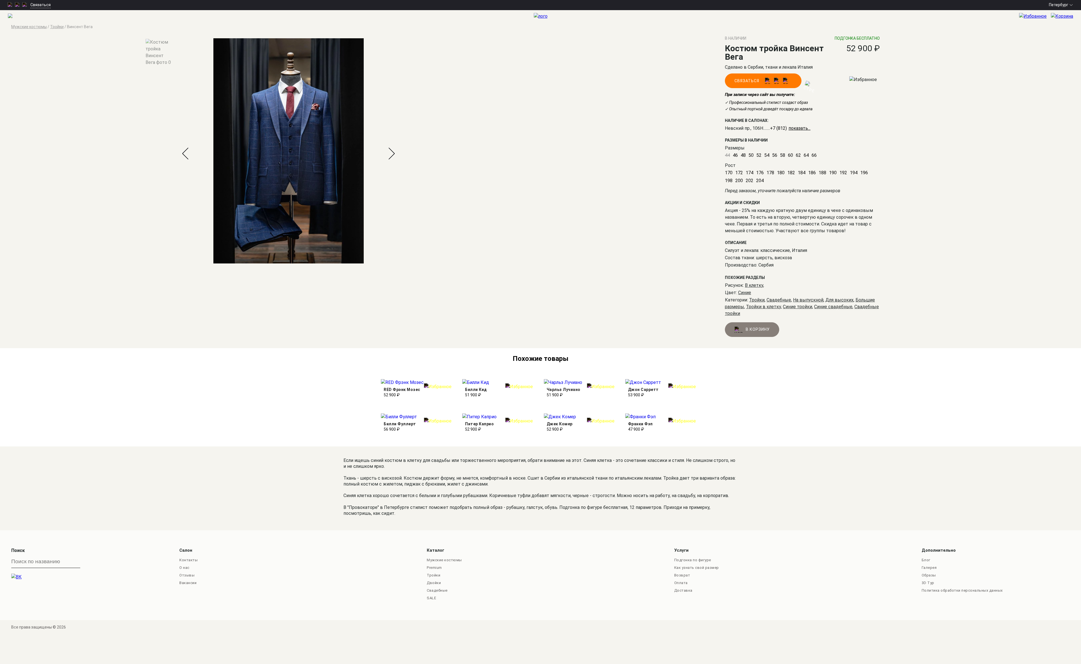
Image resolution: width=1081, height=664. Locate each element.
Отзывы (187, 575)
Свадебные (779, 300)
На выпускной (808, 300)
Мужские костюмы (444, 560)
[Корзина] (1066, 16)
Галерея (929, 567)
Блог (926, 560)
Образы (929, 575)
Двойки (434, 583)
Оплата (681, 583)
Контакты (188, 560)
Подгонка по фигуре (692, 560)
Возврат (682, 575)
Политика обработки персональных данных (962, 590)
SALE (431, 598)
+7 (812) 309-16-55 (789, 128)
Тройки (757, 300)
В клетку (754, 285)
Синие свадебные (833, 306)
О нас (184, 567)
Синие (744, 292)
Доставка (683, 590)
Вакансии (187, 583)
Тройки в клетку (763, 306)
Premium (434, 567)
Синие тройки (797, 306)
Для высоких (839, 300)
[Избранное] (1035, 16)
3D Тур (928, 583)
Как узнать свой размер (696, 567)
